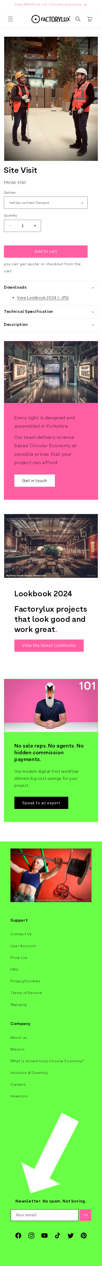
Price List (19, 957)
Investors (19, 1096)
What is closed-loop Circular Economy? (47, 1061)
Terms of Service (26, 993)
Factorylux (25, 1261)
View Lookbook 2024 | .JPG (43, 297)
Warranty (18, 1005)
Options (10, 192)
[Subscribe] (85, 1215)
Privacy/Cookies (25, 981)
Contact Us (21, 934)
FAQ (14, 969)
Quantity (10, 215)
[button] (10, 19)
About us (18, 1037)
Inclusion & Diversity (29, 1073)
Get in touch (34, 480)
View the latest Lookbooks (49, 645)
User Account (23, 946)
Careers (18, 1084)
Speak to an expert (41, 803)
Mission (17, 1049)
